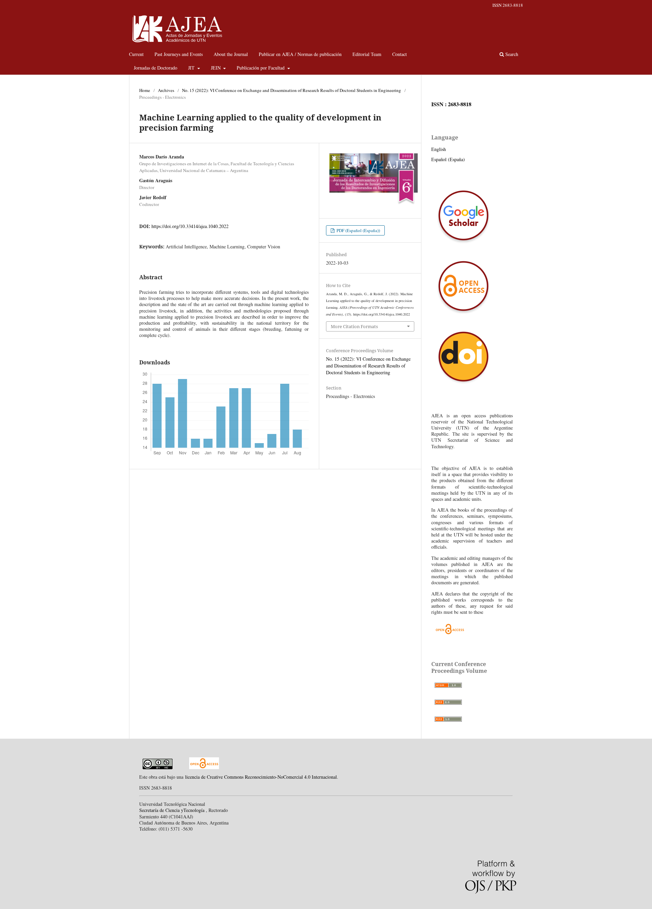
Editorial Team (366, 54)
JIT (192, 67)
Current (136, 54)
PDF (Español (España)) (358, 230)
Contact (399, 54)
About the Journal (231, 54)
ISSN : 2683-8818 (451, 104)
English (438, 149)
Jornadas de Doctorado (155, 67)
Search (511, 54)
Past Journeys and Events (179, 54)
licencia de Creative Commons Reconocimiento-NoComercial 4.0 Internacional (261, 777)
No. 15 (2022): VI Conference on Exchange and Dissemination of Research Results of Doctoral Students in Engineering (291, 90)
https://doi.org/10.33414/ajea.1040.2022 (190, 226)
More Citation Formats (354, 326)
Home (144, 90)
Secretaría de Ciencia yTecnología (172, 810)
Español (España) (448, 159)
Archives (166, 90)
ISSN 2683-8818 (507, 5)
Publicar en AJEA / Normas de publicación (300, 54)
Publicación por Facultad (261, 67)
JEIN (216, 67)
